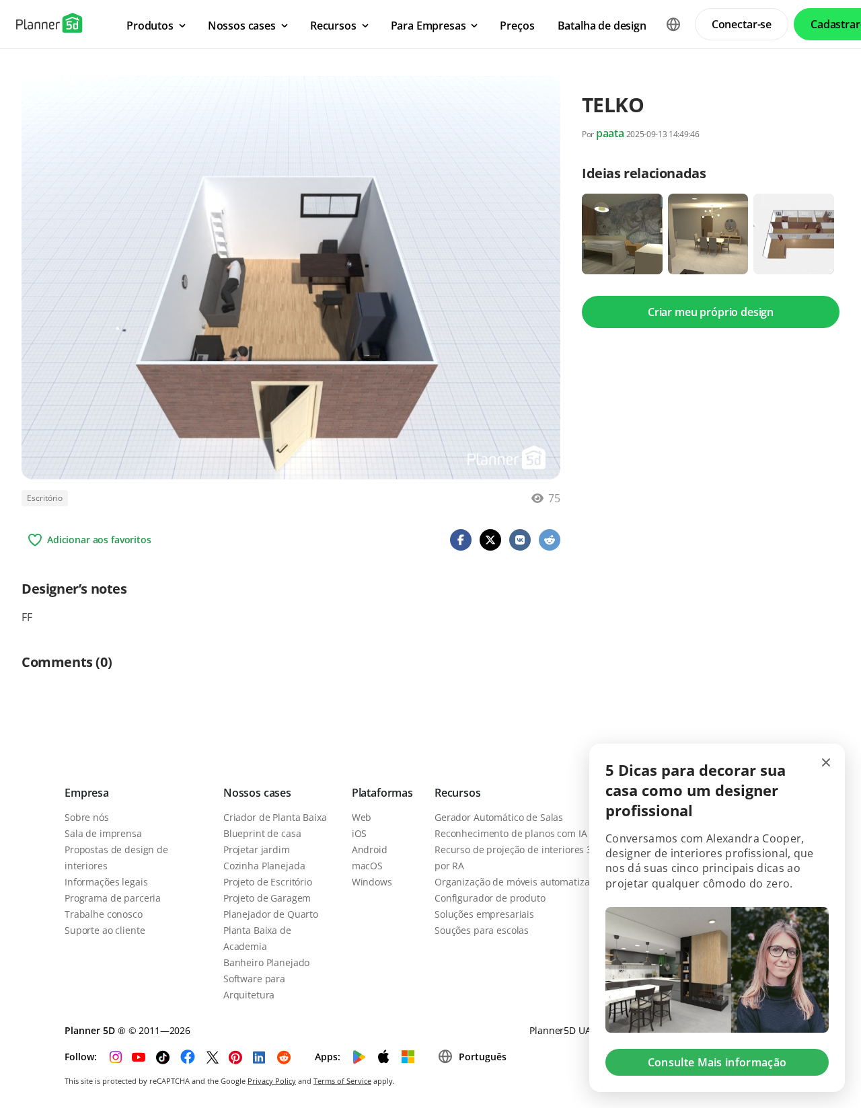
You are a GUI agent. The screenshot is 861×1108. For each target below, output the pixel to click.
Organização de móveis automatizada (518, 881)
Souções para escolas (482, 930)
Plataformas (382, 792)
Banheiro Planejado (266, 962)
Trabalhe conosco (104, 914)
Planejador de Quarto (270, 914)
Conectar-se (742, 24)
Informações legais (106, 881)
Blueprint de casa (262, 833)
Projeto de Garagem (267, 898)
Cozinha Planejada (264, 865)
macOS (367, 865)
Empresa (87, 792)
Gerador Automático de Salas (499, 817)
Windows (372, 881)
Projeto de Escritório (267, 881)
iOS (359, 833)
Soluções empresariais (484, 914)
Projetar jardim (256, 849)
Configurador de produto (490, 898)
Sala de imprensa (103, 833)
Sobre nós (87, 817)
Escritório (45, 498)
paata (610, 133)
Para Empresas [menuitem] (428, 25)
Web (362, 817)
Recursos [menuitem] (333, 25)
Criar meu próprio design (711, 312)
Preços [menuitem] (517, 25)
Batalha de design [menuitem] (602, 25)
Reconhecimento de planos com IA (511, 833)
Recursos (458, 792)
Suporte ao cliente (105, 930)
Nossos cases (257, 792)
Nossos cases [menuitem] (242, 25)
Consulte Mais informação (717, 1062)
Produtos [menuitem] (150, 25)
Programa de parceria (113, 898)
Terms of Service (342, 1081)
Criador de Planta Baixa (275, 817)
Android (369, 849)
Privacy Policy (272, 1081)
